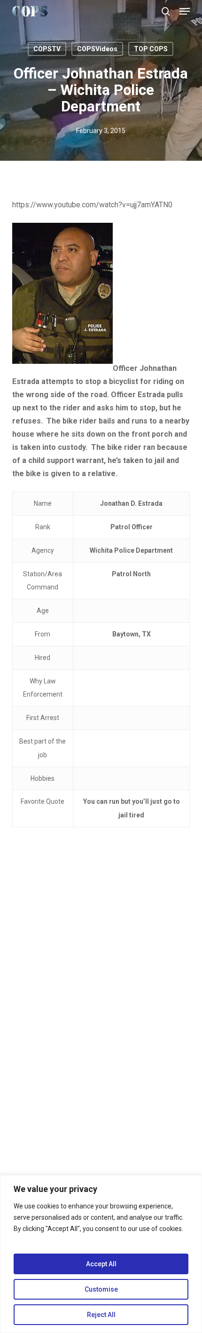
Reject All (101, 1314)
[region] (101, 1254)
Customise (101, 1289)
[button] (184, 11)
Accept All (101, 1264)
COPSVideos (97, 49)
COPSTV (47, 49)
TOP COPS (151, 49)
